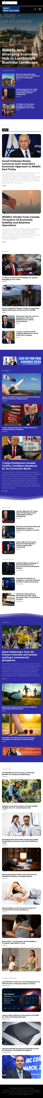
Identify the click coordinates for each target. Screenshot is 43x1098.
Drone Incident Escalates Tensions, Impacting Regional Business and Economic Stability (20, 309)
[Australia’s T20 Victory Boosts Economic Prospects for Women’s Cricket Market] (21, 725)
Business (4, 400)
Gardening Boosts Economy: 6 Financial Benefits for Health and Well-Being (18, 773)
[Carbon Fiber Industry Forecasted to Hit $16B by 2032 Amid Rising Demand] (21, 1033)
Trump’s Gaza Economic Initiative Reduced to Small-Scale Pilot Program (27, 333)
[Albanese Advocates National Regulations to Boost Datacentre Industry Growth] (8, 532)
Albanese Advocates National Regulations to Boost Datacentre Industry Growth (28, 528)
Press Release (6, 985)
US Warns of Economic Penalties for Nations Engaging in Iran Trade (25, 106)
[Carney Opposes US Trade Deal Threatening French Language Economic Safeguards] (8, 94)
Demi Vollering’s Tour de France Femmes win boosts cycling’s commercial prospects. (19, 656)
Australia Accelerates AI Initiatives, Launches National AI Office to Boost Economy (28, 580)
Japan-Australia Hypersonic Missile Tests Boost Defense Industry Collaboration (21, 398)
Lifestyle (4, 776)
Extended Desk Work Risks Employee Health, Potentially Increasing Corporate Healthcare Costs (20, 841)
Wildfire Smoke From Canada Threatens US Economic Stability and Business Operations (21, 221)
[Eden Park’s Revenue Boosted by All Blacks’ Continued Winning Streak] (21, 694)
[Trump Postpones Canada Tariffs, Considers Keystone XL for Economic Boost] (21, 448)
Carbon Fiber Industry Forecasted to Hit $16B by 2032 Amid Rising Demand (20, 1016)
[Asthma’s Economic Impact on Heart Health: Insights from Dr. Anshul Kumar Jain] (21, 824)
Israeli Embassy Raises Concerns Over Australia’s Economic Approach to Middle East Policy (21, 165)
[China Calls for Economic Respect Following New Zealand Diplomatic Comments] (8, 547)
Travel (5, 46)
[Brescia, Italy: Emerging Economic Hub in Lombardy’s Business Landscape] (8, 79)
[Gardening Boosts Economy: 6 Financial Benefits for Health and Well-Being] (21, 791)
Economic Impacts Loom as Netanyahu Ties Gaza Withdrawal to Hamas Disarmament (27, 318)
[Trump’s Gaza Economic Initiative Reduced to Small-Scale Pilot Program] (8, 337)
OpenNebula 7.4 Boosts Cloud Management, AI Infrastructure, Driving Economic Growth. (21, 982)
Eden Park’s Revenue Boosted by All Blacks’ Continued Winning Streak (19, 708)
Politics (18, 96)
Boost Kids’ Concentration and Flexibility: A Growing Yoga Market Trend (19, 942)
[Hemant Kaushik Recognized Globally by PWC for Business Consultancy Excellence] (21, 1067)
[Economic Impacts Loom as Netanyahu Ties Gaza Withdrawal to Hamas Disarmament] (8, 321)
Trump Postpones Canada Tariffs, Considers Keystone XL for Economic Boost (19, 466)
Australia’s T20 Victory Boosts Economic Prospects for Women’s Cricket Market (18, 738)
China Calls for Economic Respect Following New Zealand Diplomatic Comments (26, 544)
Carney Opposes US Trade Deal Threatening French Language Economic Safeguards (26, 91)
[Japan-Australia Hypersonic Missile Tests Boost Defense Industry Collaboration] (21, 384)
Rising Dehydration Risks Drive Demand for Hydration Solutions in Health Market (19, 875)
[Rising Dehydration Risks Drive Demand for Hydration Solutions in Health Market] (21, 893)
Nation (4, 185)
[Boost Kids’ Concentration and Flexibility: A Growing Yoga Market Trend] (21, 959)
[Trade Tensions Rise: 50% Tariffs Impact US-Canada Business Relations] (21, 415)
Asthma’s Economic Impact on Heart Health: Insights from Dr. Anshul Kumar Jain (20, 807)
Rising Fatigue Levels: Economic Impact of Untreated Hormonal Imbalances (19, 909)
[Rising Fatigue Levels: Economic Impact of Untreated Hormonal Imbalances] (21, 926)
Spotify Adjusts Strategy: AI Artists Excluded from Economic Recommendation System (27, 565)
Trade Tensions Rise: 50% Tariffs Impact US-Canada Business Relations (20, 428)
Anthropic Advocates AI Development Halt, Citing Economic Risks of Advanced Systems (28, 596)
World (18, 109)
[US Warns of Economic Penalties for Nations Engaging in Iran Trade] (8, 109)
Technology (19, 570)
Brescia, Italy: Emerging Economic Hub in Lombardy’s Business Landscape (20, 56)
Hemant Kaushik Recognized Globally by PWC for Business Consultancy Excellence (20, 1049)
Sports (4, 678)
